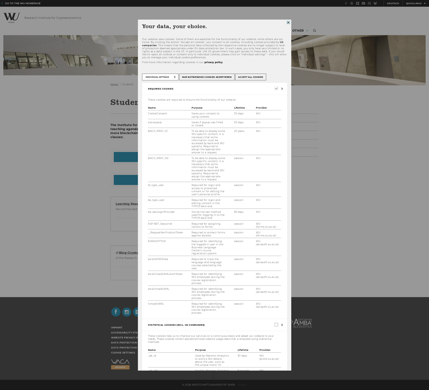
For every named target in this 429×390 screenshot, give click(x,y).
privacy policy (213, 62)
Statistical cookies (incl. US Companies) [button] (176, 324)
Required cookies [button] (160, 88)
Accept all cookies (250, 77)
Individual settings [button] (157, 77)
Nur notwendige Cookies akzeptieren (207, 77)
